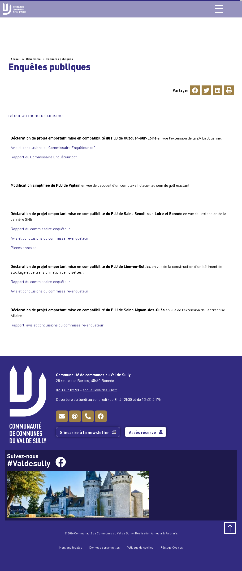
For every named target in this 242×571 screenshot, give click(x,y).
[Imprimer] (229, 90)
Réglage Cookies (171, 547)
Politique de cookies (140, 547)
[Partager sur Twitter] (206, 90)
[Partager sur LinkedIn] (217, 90)
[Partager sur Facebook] (195, 90)
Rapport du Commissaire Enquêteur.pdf (44, 156)
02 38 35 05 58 (67, 389)
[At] (75, 416)
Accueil (15, 59)
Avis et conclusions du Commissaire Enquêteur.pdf (53, 147)
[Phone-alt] (88, 416)
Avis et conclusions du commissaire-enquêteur (49, 238)
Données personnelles (104, 547)
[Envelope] (62, 416)
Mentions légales (70, 547)
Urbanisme (33, 59)
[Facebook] (101, 416)
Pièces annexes (23, 247)
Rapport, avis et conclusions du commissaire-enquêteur (57, 324)
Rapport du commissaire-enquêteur (40, 228)
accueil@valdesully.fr (100, 389)
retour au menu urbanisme (35, 115)
